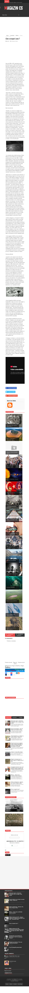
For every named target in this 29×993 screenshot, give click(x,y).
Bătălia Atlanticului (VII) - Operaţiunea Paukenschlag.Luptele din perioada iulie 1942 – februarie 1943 (16, 930)
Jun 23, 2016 (8, 810)
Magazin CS (13, 8)
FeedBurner (17, 842)
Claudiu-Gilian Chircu (14, 956)
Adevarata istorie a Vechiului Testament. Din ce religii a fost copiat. (15, 894)
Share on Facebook (12, 387)
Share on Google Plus (12, 395)
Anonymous (12, 961)
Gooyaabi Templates (14, 980)
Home (7, 984)
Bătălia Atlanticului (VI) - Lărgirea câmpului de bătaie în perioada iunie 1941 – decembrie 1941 (17, 918)
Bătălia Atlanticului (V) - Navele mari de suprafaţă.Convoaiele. (12, 807)
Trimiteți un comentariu (11, 640)
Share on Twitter (11, 391)
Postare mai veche (21, 662)
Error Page (20, 984)
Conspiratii (13, 41)
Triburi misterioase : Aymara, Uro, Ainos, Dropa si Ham (16, 907)
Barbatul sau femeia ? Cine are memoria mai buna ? (15, 943)
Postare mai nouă (8, 662)
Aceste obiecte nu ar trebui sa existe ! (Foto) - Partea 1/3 (16, 900)
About (11, 984)
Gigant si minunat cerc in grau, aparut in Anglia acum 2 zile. (14, 822)
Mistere (16, 41)
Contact (15, 984)
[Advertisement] (15, 26)
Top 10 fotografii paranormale (15, 947)
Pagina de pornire (7, 970)
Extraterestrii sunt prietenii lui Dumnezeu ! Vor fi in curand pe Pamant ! (15, 936)
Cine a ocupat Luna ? (13, 923)
